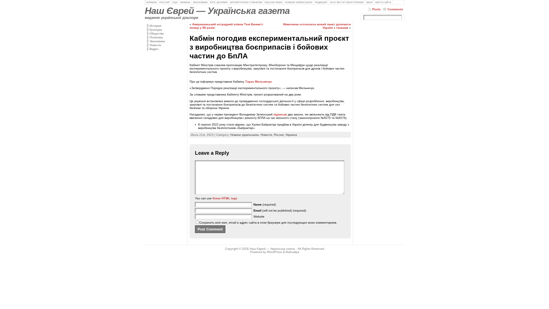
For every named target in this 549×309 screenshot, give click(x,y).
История (155, 25)
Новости (155, 45)
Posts (376, 9)
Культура (155, 29)
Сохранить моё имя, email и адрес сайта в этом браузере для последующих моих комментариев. (268, 222)
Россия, (279, 134)
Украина (291, 134)
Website (258, 216)
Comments (395, 9)
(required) (264, 204)
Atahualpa (292, 252)
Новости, (267, 134)
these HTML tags (225, 198)
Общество (156, 33)
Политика (156, 37)
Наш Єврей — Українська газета (217, 11)
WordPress (274, 252)
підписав (280, 114)
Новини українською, (245, 134)
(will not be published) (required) (279, 210)
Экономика (157, 41)
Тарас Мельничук (258, 81)
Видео (153, 49)
